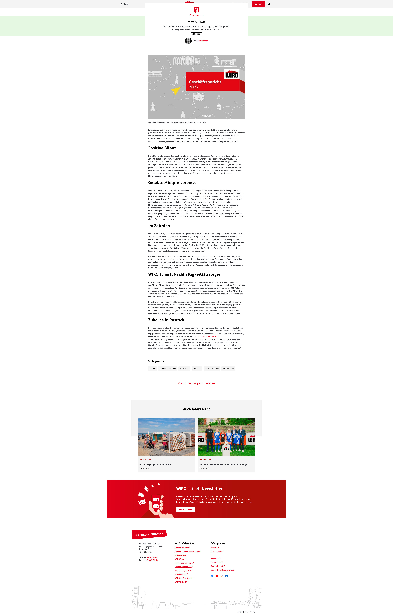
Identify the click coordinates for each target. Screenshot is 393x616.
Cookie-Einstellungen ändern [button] (223, 570)
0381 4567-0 (152, 557)
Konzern (197, 369)
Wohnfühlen (229, 369)
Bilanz (153, 369)
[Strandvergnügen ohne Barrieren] (166, 445)
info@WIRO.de (151, 560)
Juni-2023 (185, 369)
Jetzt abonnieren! (185, 509)
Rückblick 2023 (212, 369)
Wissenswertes (196, 15)
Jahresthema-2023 (168, 369)
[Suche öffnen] (269, 4)
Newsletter (258, 4)
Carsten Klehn (202, 41)
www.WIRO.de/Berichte (208, 336)
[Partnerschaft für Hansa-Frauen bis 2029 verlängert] (226, 445)
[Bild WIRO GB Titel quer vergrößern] (196, 87)
